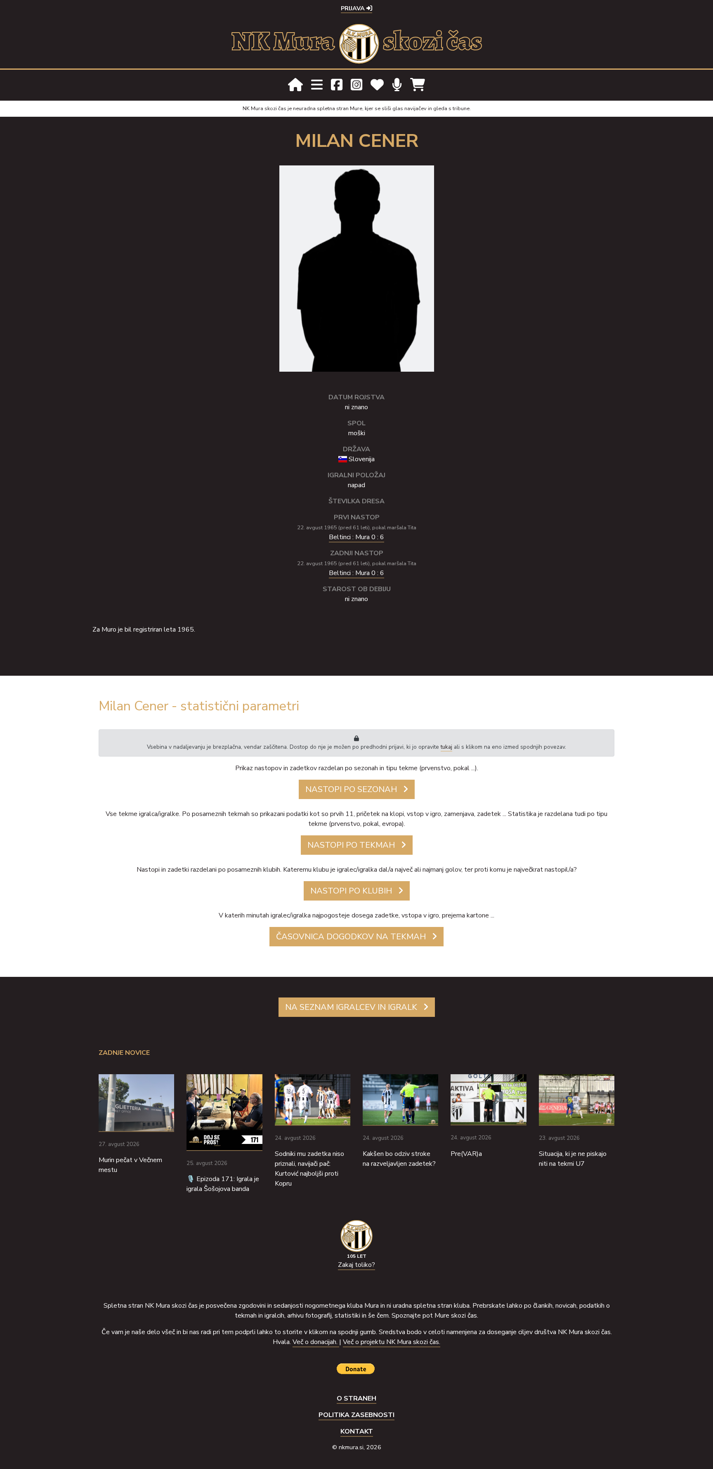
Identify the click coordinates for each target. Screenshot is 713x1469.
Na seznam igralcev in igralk (351, 1007)
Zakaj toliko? (356, 1264)
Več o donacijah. (316, 1341)
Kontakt (356, 1431)
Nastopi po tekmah (351, 845)
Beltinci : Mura (356, 537)
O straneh (356, 1398)
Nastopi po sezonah (351, 789)
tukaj (446, 747)
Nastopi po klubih (351, 890)
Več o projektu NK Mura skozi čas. (391, 1341)
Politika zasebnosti (356, 1414)
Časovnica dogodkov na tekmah (351, 936)
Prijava (353, 8)
